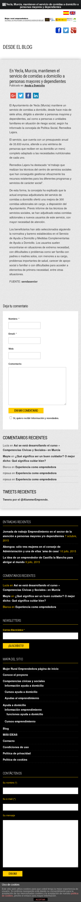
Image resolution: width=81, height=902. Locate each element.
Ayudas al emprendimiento (22, 698)
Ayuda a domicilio (14, 705)
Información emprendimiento (23, 709)
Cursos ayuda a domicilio (21, 692)
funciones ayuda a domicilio (25, 714)
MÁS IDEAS (10, 734)
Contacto (9, 741)
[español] (66, 12)
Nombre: (13, 318)
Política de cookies (15, 759)
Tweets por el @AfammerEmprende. (25, 499)
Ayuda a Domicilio (34, 85)
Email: (12, 333)
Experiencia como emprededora (35, 467)
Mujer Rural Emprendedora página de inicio (31, 669)
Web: (11, 348)
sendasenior (29, 281)
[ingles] (72, 12)
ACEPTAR (40, 899)
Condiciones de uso (16, 747)
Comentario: (15, 363)
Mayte (7, 456)
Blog (6, 728)
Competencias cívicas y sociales (24, 681)
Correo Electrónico (14, 630)
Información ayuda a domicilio (24, 685)
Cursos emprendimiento (20, 721)
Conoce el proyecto (15, 675)
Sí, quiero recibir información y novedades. (36, 418)
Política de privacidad (17, 753)
